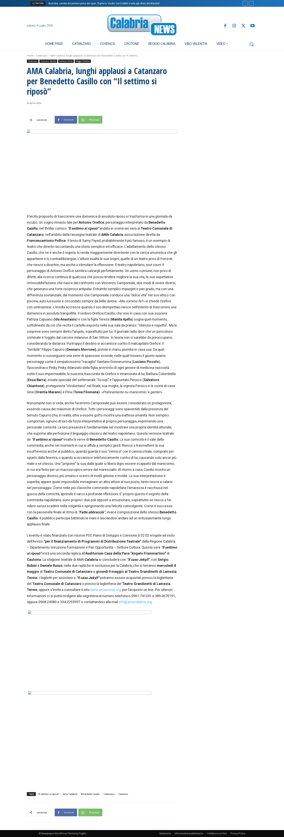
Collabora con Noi (217, 833)
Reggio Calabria (83, 61)
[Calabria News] (142, 26)
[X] (243, 26)
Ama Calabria (70, 794)
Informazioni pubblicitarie (189, 833)
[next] (251, 3)
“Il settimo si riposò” (48, 794)
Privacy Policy (237, 833)
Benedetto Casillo (90, 794)
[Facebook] (225, 26)
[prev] (245, 3)
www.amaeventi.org (105, 590)
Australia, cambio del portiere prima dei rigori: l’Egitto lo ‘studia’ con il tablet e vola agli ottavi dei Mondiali (104, 3)
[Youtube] (252, 26)
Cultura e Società (48, 61)
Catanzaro (42, 55)
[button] (251, 44)
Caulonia (123, 794)
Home (30, 55)
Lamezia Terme (66, 61)
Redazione (165, 833)
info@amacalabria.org (135, 602)
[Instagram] (234, 26)
